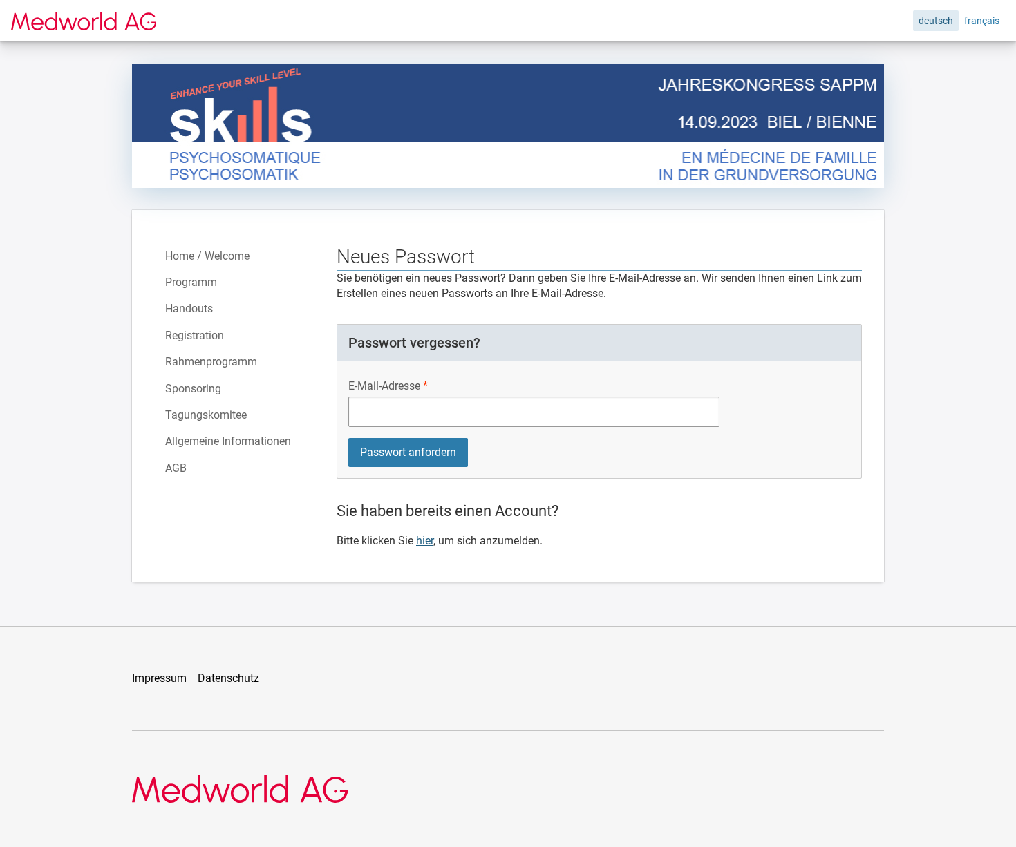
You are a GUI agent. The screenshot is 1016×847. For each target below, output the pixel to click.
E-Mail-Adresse (384, 385)
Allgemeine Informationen (228, 441)
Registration (194, 335)
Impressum (159, 678)
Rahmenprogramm (211, 361)
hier (424, 540)
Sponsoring (193, 388)
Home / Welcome (207, 256)
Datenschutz (228, 678)
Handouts (189, 308)
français (981, 20)
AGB (176, 468)
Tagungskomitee (206, 414)
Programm (191, 282)
